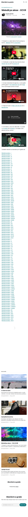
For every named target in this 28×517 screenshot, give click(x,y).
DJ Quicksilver (16, 42)
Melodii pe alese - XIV (7, 176)
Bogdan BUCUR (9, 13)
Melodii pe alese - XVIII (7, 183)
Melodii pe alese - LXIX (7, 273)
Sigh (24, 84)
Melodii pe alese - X (7, 169)
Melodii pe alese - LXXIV (8, 282)
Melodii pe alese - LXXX (8, 292)
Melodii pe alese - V (7, 160)
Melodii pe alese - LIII (7, 244)
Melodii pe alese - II (7, 154)
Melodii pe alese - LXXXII (8, 296)
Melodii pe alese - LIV (7, 246)
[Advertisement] (14, 349)
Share (23, 14)
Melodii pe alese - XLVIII (8, 236)
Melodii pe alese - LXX (7, 274)
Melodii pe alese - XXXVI (8, 214)
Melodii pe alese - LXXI (7, 276)
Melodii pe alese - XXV (7, 195)
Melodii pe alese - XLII (7, 225)
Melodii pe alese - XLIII (7, 227)
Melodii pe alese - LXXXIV (8, 299)
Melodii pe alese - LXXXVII (8, 304)
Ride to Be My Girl (16, 105)
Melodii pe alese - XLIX (7, 237)
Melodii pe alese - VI (7, 162)
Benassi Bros (5, 107)
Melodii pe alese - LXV (7, 266)
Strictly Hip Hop (6, 63)
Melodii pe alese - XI (7, 170)
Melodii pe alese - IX (7, 167)
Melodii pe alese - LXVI (7, 267)
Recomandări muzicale (7, 7)
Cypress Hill (16, 63)
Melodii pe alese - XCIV (7, 317)
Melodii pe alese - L (7, 239)
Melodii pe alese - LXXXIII (8, 297)
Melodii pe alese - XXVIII (8, 200)
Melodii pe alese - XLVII (8, 234)
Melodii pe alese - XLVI (7, 232)
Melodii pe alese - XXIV (7, 193)
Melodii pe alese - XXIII (7, 192)
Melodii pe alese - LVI (7, 250)
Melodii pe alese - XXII (7, 190)
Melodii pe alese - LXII (7, 260)
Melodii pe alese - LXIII (7, 262)
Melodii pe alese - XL (7, 221)
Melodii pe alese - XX (7, 186)
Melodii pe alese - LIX (7, 255)
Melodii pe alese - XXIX (7, 202)
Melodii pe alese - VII (7, 163)
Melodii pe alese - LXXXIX (8, 308)
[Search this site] (24, 2)
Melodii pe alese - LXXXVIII (8, 306)
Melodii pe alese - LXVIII (8, 271)
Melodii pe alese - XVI (7, 179)
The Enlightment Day (14, 84)
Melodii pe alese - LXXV (8, 283)
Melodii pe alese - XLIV (7, 229)
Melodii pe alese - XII (7, 172)
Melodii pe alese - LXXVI (8, 285)
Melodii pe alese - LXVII (8, 269)
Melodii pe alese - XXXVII (8, 216)
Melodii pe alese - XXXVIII (8, 218)
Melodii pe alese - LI (7, 241)
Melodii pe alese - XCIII (7, 315)
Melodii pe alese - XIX (7, 184)
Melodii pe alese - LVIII (7, 253)
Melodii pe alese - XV (7, 177)
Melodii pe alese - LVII (7, 252)
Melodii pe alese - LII (7, 243)
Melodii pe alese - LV (7, 248)
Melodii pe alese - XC (7, 310)
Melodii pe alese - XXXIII (8, 209)
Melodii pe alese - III (7, 156)
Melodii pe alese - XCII (7, 313)
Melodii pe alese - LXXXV (8, 301)
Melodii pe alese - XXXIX (8, 220)
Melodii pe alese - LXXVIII (8, 289)
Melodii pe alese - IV (7, 158)
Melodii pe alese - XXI (7, 188)
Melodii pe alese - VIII (7, 165)
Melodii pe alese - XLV (7, 230)
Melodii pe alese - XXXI (7, 206)
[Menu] (26, 2)
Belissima (8, 42)
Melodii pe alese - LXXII (8, 278)
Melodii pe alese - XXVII (8, 199)
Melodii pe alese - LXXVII (8, 287)
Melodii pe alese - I (6, 153)
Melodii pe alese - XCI (7, 311)
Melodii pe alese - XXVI (7, 197)
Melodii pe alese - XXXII (8, 207)
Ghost (16, 486)
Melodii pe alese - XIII (7, 174)
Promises (5, 128)
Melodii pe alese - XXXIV (8, 211)
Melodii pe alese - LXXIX (8, 290)
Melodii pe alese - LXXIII (8, 280)
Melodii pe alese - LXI (7, 259)
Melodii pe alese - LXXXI (8, 294)
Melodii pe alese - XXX (7, 204)
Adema (12, 128)
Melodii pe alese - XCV (7, 319)
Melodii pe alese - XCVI (7, 320)
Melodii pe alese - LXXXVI (8, 303)
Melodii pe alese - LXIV (7, 264)
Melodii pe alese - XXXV (8, 213)
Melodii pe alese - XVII (7, 181)
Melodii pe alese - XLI (7, 223)
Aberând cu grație (7, 2)
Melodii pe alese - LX (7, 257)
